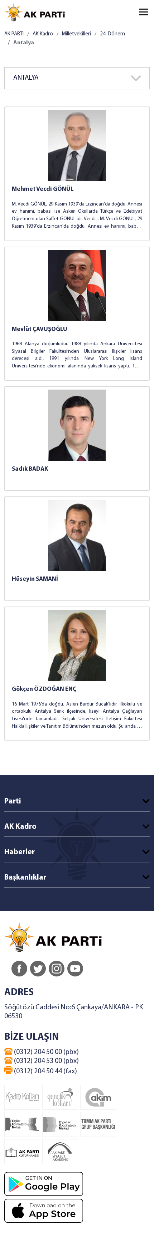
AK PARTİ (14, 34)
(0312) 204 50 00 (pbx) (46, 1052)
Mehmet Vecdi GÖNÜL (43, 189)
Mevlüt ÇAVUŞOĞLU (39, 329)
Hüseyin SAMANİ (35, 579)
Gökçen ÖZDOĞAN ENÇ (44, 689)
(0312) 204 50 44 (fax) (45, 1071)
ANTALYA (26, 78)
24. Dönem (112, 34)
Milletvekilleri (76, 34)
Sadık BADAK (30, 469)
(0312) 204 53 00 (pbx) (46, 1061)
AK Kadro (43, 34)
